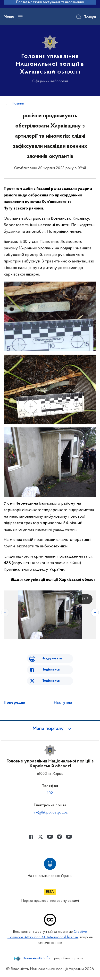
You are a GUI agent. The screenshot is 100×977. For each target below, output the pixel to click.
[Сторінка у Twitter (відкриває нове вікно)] (40, 837)
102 (50, 793)
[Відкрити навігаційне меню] (20, 16)
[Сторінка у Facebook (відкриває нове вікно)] (31, 837)
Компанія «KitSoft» (37, 958)
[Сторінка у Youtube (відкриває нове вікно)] (50, 837)
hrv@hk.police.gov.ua (50, 812)
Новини (18, 103)
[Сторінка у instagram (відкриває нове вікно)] (59, 837)
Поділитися (51, 669)
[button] (50, 729)
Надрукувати (52, 658)
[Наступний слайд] (95, 612)
